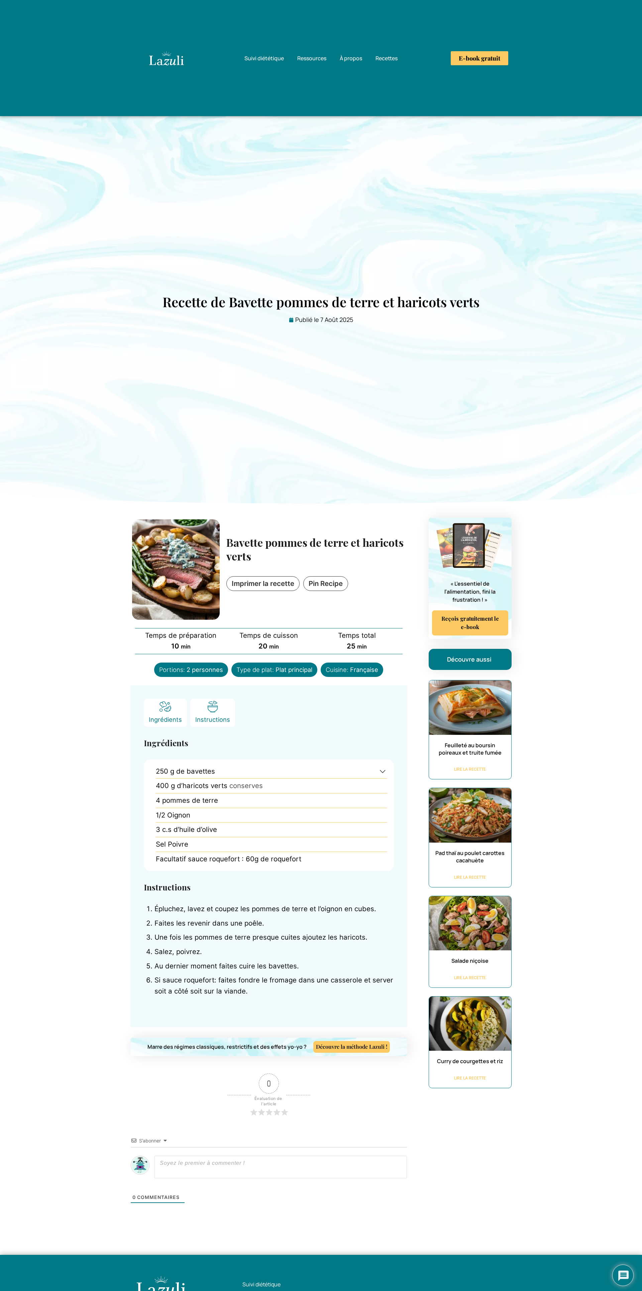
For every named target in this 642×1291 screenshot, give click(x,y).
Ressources (311, 58)
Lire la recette (470, 769)
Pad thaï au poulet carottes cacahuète (470, 856)
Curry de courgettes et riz (470, 1061)
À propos (351, 58)
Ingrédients (165, 719)
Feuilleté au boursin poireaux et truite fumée (470, 749)
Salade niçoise (470, 960)
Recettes (387, 58)
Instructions (212, 719)
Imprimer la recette (263, 583)
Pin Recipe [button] (326, 583)
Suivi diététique (264, 58)
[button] (382, 771)
